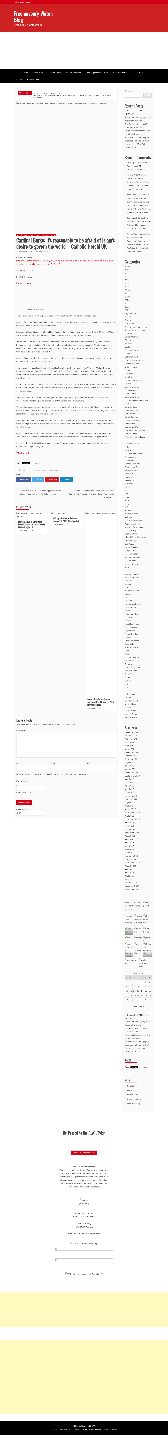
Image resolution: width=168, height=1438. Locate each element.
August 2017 (130, 802)
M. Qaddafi (129, 550)
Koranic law (56, 470)
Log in (129, 1090)
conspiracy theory (132, 397)
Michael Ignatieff (132, 574)
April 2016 (129, 816)
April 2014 (129, 849)
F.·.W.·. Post (138, 72)
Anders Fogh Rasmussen (136, 327)
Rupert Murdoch (132, 634)
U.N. (126, 687)
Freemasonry (130, 457)
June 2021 (129, 766)
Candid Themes (110, 1429)
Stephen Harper (132, 647)
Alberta (128, 320)
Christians (129, 377)
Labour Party (130, 530)
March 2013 (130, 879)
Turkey (128, 681)
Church (128, 383)
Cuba (127, 403)
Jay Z (127, 504)
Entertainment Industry (135, 437)
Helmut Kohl (130, 480)
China (127, 370)
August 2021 (130, 762)
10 (126, 991)
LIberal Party (130, 540)
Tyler (25, 72)
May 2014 (129, 846)
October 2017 (131, 799)
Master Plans (130, 560)
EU (126, 440)
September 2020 (132, 776)
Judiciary (128, 517)
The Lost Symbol (132, 667)
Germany (129, 473)
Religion (45, 235)
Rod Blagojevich (132, 627)
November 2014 (132, 832)
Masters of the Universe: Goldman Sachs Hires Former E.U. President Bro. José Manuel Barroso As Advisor (91, 493)
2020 (127, 300)
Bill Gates (129, 343)
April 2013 (129, 876)
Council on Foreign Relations (137, 400)
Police (127, 610)
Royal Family (130, 630)
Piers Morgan (130, 607)
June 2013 (129, 872)
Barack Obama (131, 337)
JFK (126, 507)
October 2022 (131, 739)
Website (89, 763)
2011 (127, 273)
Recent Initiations (121, 72)
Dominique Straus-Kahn (135, 430)
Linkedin (67, 479)
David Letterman (132, 420)
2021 (127, 303)
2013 (127, 280)
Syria (127, 650)
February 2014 (131, 856)
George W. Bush (132, 470)
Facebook (24, 479)
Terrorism (129, 664)
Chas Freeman (131, 367)
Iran (126, 490)
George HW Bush (132, 467)
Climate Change (132, 387)
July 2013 (129, 869)
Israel (127, 500)
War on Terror (131, 714)
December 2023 (132, 732)
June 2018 (129, 786)
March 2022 (130, 749)
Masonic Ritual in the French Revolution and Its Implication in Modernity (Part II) (31, 524)
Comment (21, 731)
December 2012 (132, 886)
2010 (127, 270)
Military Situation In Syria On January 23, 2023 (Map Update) (66, 520)
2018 (127, 296)
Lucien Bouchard (132, 547)
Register (131, 1086)
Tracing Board (55, 72)
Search (128, 91)
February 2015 (131, 829)
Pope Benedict (131, 614)
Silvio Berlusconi (132, 640)
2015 (127, 286)
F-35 (127, 447)
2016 (127, 290)
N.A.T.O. (128, 587)
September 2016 (132, 812)
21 (142, 995)
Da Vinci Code (131, 407)
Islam (38, 235)
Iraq (126, 493)
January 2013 (131, 882)
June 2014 (129, 842)
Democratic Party (132, 427)
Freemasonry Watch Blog (33, 16)
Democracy (130, 423)
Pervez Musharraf (133, 604)
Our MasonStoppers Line (84, 1166)
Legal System (131, 534)
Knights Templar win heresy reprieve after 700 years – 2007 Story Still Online (100, 701)
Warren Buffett (131, 717)
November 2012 (132, 889)
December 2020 (132, 772)
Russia (127, 637)
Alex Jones (129, 323)
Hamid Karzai (130, 477)
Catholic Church (28, 235)
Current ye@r (22, 809)
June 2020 (129, 779)
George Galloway (132, 463)
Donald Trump (131, 433)
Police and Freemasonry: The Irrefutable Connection (137, 166)
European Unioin (132, 443)
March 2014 (130, 852)
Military (128, 584)
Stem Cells (129, 644)
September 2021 (132, 759)
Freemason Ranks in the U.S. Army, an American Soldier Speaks (138, 209)
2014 (127, 283)
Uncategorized (131, 701)
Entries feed (132, 1094)
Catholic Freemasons (134, 360)
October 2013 (131, 859)
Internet (128, 487)
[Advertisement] (84, 51)
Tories (127, 677)
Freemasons (130, 460)
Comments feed (134, 1099)
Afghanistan (130, 313)
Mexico (128, 570)
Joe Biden (129, 510)
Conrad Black (130, 393)
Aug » (141, 1006)
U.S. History (130, 694)
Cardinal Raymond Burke (28, 470)
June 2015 (129, 822)
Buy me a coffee (34, 79)
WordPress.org (133, 1103)
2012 (127, 276)
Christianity (130, 373)
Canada (128, 353)
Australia (128, 333)
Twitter (38, 479)
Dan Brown (130, 413)
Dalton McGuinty (132, 410)
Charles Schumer (132, 363)
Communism (130, 390)
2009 (127, 266)
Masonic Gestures (132, 554)
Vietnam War (130, 710)
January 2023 (131, 735)
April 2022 (129, 745)
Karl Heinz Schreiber (133, 520)
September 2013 (132, 862)
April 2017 (129, 806)
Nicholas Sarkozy (132, 590)
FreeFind (87, 1157)
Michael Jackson (132, 577)
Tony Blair (129, 674)
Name (19, 763)
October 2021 (131, 755)
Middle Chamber (73, 72)
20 (138, 995)
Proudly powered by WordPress (65, 1429)
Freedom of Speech (133, 453)
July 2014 (129, 839)
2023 (127, 310)
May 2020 (129, 782)
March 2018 (130, 792)
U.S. (126, 690)
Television (129, 660)
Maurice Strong (131, 564)
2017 (19, 235)
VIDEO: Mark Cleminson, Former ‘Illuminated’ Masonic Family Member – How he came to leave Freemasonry (139, 182)
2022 (127, 307)
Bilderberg (129, 340)
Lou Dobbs (129, 544)
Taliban (128, 654)
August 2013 (130, 866)
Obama (128, 594)
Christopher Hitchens (134, 380)
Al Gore (128, 317)
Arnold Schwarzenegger (135, 330)
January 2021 (131, 769)
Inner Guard (38, 72)
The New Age (131, 670)
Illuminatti (129, 483)
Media (127, 567)
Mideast (128, 580)
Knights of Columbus (134, 527)
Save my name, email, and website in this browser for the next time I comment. (53, 774)
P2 (126, 597)
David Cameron (131, 417)
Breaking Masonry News (97, 72)
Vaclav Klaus (130, 704)
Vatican (53, 235)
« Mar (135, 1006)
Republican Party (132, 624)
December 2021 (132, 752)
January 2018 (131, 796)
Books (127, 347)
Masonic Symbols (132, 557)
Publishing (129, 617)
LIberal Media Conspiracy (136, 537)
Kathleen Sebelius (132, 524)
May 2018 (129, 789)
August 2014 (130, 836)
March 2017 (130, 809)
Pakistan (128, 600)
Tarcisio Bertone (132, 657)
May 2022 (129, 742)
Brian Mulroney (131, 350)
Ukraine (128, 697)
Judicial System (131, 513)
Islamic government (45, 470)
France (128, 450)
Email (54, 763)
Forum (19, 79)
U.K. (126, 684)
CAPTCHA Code (23, 792)
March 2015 (130, 826)
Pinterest (52, 479)
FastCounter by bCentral (84, 1216)
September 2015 (132, 819)
